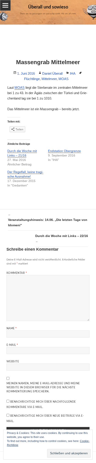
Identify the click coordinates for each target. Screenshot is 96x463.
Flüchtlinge (32, 79)
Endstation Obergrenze (64, 151)
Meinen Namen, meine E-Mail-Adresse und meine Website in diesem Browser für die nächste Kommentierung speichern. (43, 387)
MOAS (63, 79)
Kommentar (16, 273)
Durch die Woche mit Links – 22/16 (61, 238)
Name (11, 328)
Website (12, 361)
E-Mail (12, 345)
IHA (72, 73)
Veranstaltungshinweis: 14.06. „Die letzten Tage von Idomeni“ (47, 220)
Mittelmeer (49, 79)
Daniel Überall (52, 73)
